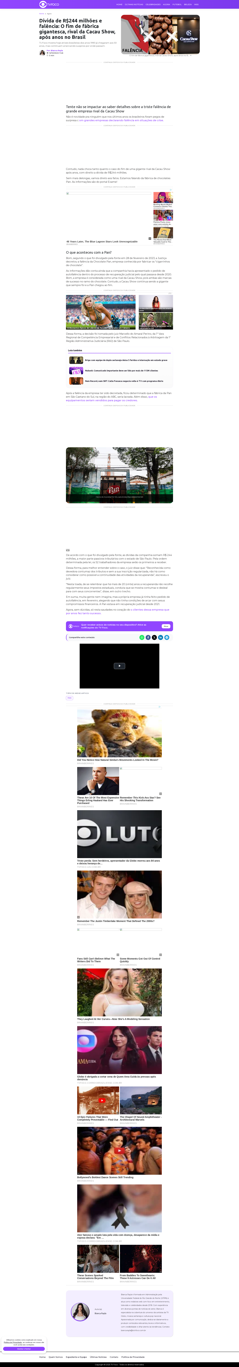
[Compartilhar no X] (154, 637)
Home (119, 4)
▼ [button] (191, 55)
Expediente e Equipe (76, 1357)
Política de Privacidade (133, 1357)
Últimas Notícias (134, 4)
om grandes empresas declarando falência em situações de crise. (121, 120)
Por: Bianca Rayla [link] (55, 50)
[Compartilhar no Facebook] (148, 637)
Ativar (166, 626)
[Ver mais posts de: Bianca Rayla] (42, 53)
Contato (114, 1357)
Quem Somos (56, 1357)
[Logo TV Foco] (49, 4)
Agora (166, 4)
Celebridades (153, 4)
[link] (80, 1312)
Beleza (188, 4)
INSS (196, 4)
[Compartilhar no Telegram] (166, 637)
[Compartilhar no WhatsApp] (141, 637)
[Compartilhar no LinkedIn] (160, 637)
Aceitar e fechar (24, 1349)
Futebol (177, 4)
